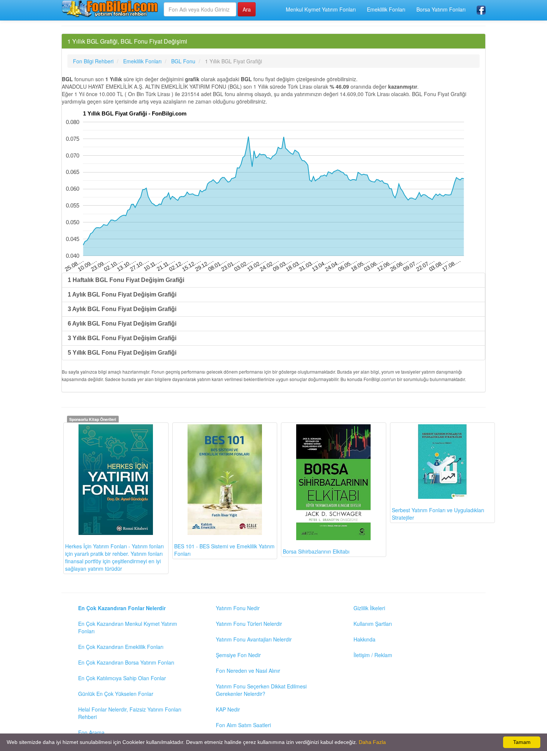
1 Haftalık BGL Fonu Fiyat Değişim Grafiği (126, 280)
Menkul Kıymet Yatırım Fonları (321, 9)
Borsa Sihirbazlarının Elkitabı (316, 551)
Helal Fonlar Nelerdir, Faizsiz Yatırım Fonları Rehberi (129, 713)
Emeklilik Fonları (386, 9)
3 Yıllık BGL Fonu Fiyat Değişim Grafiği (122, 338)
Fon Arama (91, 732)
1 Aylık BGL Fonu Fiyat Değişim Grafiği (122, 294)
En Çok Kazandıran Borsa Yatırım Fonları (126, 662)
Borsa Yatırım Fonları (441, 9)
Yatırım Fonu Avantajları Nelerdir (254, 639)
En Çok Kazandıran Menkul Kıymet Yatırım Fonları (127, 627)
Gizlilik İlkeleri (369, 608)
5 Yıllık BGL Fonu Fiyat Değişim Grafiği (122, 352)
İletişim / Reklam (373, 655)
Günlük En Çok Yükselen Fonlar (115, 693)
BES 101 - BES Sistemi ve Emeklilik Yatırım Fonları (224, 549)
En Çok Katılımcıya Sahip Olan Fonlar (122, 678)
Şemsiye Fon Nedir (238, 655)
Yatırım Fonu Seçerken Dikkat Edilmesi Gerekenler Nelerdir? (261, 689)
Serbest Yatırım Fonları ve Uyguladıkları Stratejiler (438, 513)
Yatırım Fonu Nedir (238, 608)
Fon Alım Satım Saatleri (243, 725)
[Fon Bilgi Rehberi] (109, 8)
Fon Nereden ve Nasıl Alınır (248, 670)
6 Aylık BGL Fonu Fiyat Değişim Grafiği (122, 323)
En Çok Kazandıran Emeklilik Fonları (120, 646)
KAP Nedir (228, 709)
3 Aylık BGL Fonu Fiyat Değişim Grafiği (122, 309)
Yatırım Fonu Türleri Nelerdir (249, 623)
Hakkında (364, 639)
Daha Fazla (372, 742)
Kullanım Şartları (373, 623)
